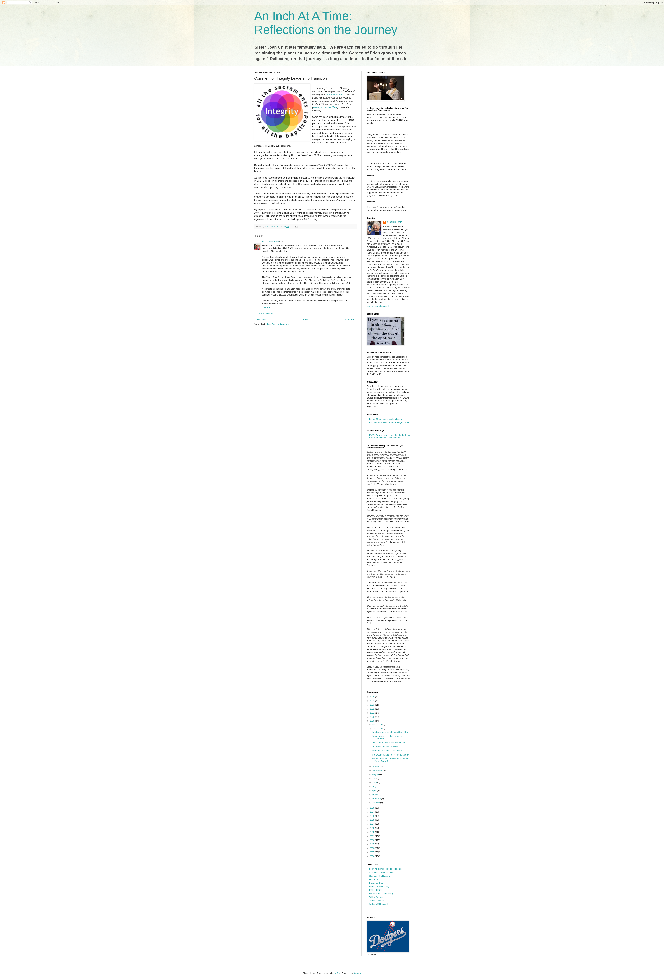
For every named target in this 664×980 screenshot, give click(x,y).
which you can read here (325, 107)
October (376, 766)
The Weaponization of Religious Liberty (390, 755)
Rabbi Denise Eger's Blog (381, 894)
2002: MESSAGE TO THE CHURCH (386, 869)
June (374, 782)
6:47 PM (266, 307)
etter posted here (334, 94)
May (374, 786)
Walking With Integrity (379, 904)
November (377, 728)
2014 (372, 824)
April (374, 790)
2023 (372, 705)
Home (306, 319)
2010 (372, 840)
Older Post (350, 319)
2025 (372, 697)
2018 (372, 808)
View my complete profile (378, 306)
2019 (372, 721)
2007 (372, 852)
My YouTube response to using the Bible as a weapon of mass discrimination (389, 436)
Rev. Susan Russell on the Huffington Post (389, 422)
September (377, 770)
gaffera (337, 973)
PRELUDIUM (375, 890)
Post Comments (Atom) (278, 324)
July (374, 778)
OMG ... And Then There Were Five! (388, 743)
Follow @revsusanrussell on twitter (385, 419)
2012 (372, 832)
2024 (372, 701)
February (376, 799)
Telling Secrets (376, 897)
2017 (372, 812)
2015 (372, 820)
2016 (372, 816)
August (375, 774)
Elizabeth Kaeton (270, 241)
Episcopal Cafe (376, 883)
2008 (372, 848)
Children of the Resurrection (385, 746)
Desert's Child (375, 879)
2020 (372, 717)
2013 (372, 828)
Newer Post (260, 319)
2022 (372, 709)
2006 (372, 856)
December (377, 724)
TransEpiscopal (376, 900)
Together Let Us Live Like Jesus (387, 750)
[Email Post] (296, 227)
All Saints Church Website (381, 872)
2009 (372, 844)
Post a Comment (266, 313)
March (375, 795)
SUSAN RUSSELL (395, 222)
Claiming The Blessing (379, 876)
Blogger (357, 973)
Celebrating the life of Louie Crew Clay (390, 732)
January (376, 802)
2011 (372, 836)
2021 (372, 713)
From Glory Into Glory (379, 886)
